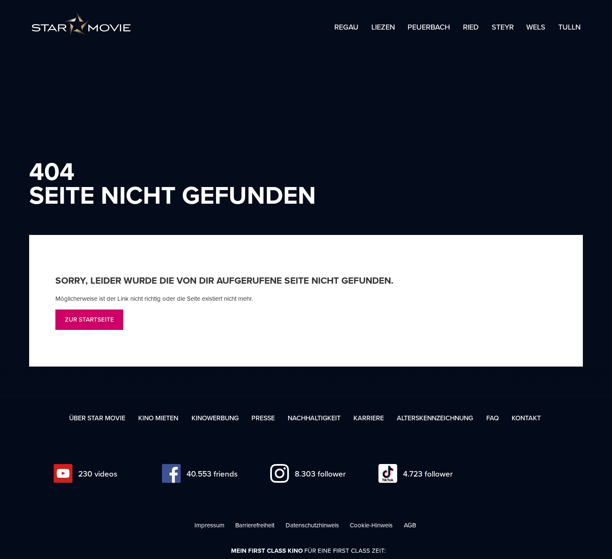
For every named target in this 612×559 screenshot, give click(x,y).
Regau (346, 27)
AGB (410, 525)
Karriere (368, 417)
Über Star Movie (97, 417)
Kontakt (526, 417)
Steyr (503, 27)
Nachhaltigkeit (314, 417)
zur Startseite (89, 319)
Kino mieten (158, 417)
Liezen (383, 27)
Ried (471, 27)
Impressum (209, 525)
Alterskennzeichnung (435, 417)
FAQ (492, 417)
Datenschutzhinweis (312, 525)
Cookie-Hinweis (371, 525)
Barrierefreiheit (254, 525)
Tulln (569, 27)
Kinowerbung (215, 417)
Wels (535, 27)
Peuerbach (429, 27)
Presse (263, 417)
